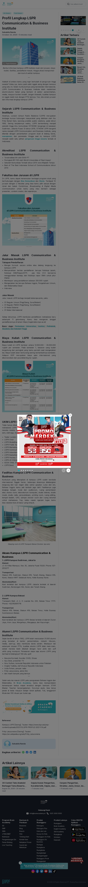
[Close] (70, 415)
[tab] (19, 470)
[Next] (68, 470)
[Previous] (64, 470)
